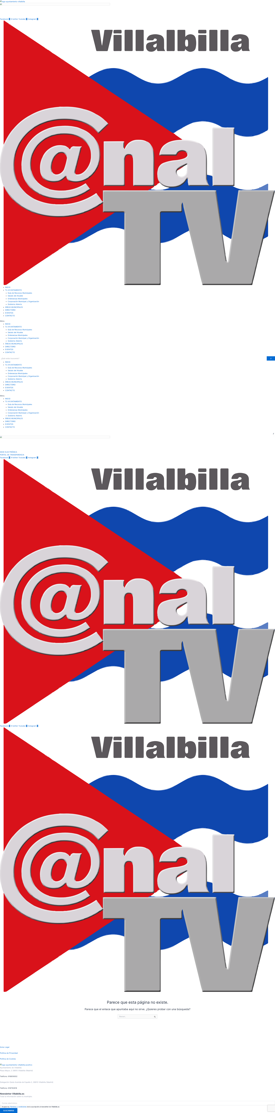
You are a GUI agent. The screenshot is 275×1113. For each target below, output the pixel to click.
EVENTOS (9, 313)
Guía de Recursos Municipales (20, 293)
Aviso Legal (4, 1047)
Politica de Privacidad (9, 1053)
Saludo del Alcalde (15, 296)
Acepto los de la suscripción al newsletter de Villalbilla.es (31, 1107)
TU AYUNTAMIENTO (13, 290)
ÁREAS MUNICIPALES (14, 307)
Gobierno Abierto (15, 304)
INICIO (7, 287)
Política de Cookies (8, 1059)
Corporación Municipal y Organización (23, 301)
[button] (137, 321)
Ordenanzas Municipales (18, 299)
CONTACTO (10, 316)
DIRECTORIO (10, 310)
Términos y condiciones (18, 1107)
